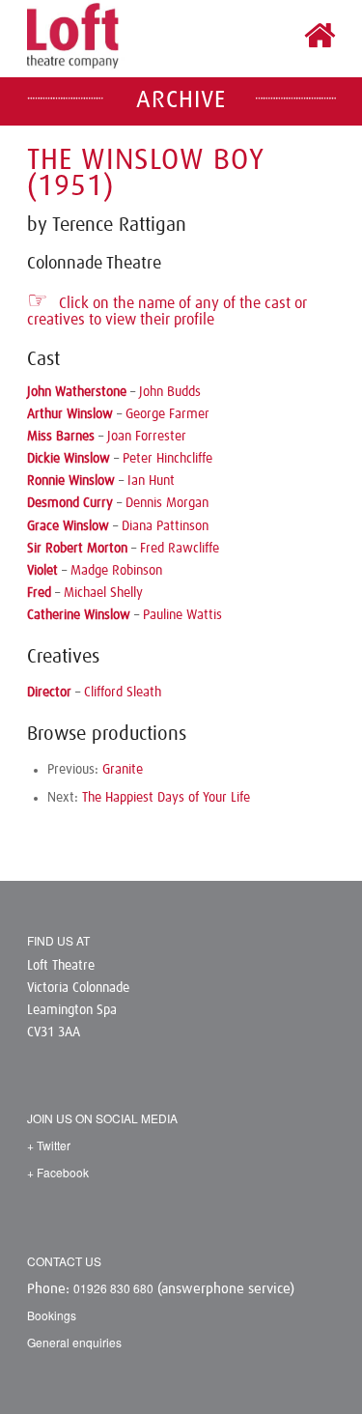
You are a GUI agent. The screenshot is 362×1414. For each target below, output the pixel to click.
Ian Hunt (151, 481)
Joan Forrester (146, 436)
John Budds (170, 392)
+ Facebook (58, 1172)
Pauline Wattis (182, 615)
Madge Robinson (116, 571)
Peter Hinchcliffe (167, 459)
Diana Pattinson (165, 526)
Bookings (51, 1315)
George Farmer (167, 414)
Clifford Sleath (122, 692)
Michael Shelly (103, 593)
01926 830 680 (113, 1288)
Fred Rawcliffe (179, 548)
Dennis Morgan (167, 503)
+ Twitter (48, 1145)
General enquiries (74, 1342)
